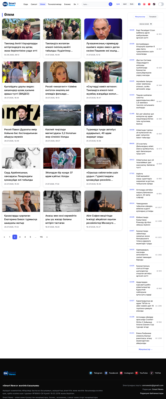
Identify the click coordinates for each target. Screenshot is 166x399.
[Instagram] (144, 4)
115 (41, 237)
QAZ (125, 4)
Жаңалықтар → (146, 349)
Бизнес (67, 4)
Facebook (113, 373)
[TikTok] (154, 4)
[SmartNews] (9, 4)
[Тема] (161, 4)
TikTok (158, 373)
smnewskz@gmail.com (152, 385)
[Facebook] (139, 4)
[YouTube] (149, 4)
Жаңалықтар (140, 17)
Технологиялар (54, 4)
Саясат (34, 4)
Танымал (152, 17)
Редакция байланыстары (151, 393)
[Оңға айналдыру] (78, 4)
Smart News (157, 389)
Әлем (42, 4)
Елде (26, 4)
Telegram (98, 373)
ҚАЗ (118, 4)
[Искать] (110, 4)
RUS (131, 4)
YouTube (144, 373)
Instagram (128, 373)
